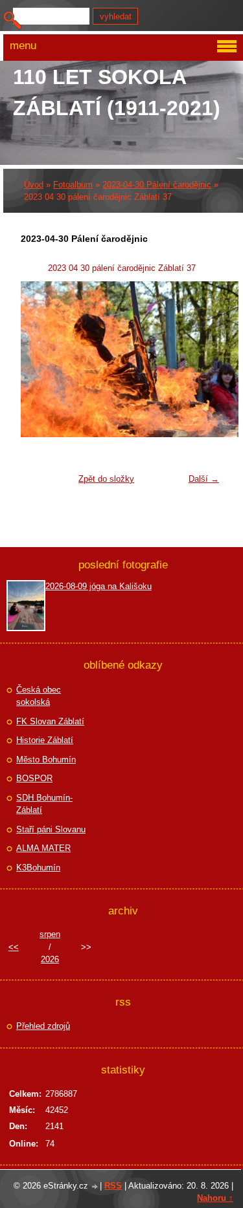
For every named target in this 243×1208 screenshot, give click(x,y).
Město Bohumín (46, 759)
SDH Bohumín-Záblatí (44, 804)
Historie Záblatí (44, 740)
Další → (204, 479)
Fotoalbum (73, 184)
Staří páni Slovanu (51, 829)
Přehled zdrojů (43, 1026)
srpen (50, 934)
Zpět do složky (106, 479)
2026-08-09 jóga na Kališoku (98, 586)
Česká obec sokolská (38, 696)
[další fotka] (204, 359)
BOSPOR (34, 778)
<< (13, 947)
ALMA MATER (43, 848)
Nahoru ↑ (215, 1198)
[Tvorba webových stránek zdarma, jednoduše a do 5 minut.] (95, 1187)
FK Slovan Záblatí (50, 721)
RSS (113, 1186)
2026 (50, 959)
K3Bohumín (38, 867)
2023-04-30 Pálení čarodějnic (156, 184)
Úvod (33, 184)
